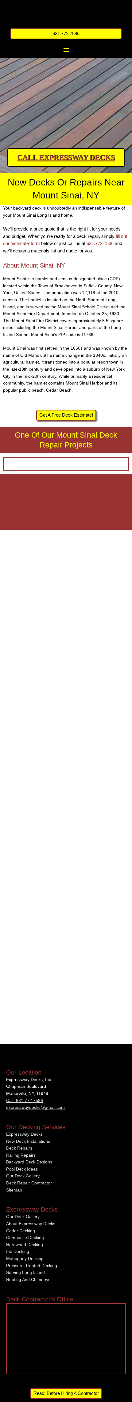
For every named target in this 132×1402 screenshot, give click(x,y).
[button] (66, 33)
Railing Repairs (21, 1155)
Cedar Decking (20, 1231)
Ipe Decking (17, 1251)
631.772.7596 (100, 243)
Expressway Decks (24, 1134)
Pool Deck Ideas (22, 1169)
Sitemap (14, 1190)
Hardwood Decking (24, 1244)
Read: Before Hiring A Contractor (66, 1393)
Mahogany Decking (25, 1258)
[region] (66, 88)
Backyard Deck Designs (29, 1162)
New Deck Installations (28, 1141)
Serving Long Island (25, 1272)
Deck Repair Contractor (29, 1183)
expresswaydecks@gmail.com (35, 1107)
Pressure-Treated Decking (31, 1265)
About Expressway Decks (30, 1223)
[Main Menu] (66, 50)
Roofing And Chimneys (28, 1279)
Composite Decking (25, 1237)
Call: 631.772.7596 (24, 1100)
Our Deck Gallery (23, 1176)
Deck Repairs (19, 1148)
